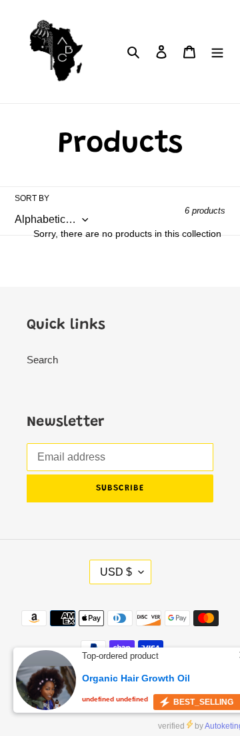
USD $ (116, 572)
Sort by (32, 198)
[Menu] (217, 51)
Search (42, 359)
